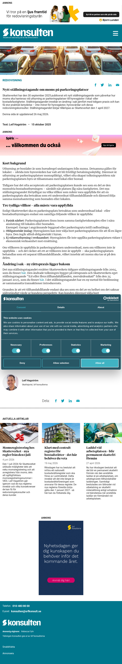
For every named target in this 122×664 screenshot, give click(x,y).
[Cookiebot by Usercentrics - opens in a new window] (106, 299)
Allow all (99, 363)
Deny (22, 363)
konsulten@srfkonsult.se (26, 611)
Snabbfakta (9, 646)
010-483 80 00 (21, 605)
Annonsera (8, 653)
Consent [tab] (21, 307)
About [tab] (101, 307)
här (23, 273)
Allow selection (61, 363)
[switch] (46, 350)
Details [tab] (61, 307)
